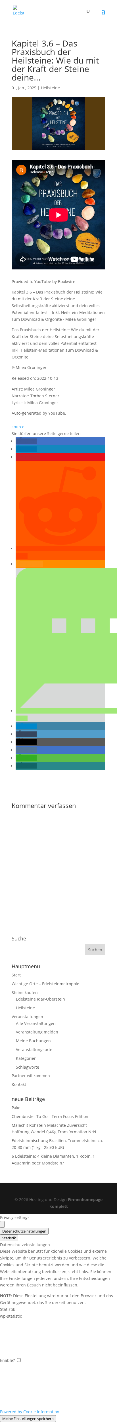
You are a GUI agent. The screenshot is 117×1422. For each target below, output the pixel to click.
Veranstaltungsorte (34, 1049)
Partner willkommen (31, 1075)
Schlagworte (27, 1067)
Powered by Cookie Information (29, 1411)
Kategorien (26, 1058)
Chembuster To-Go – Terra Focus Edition (50, 1116)
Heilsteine (50, 87)
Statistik (9, 1237)
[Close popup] (2, 1224)
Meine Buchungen (33, 1040)
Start (16, 975)
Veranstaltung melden (37, 1032)
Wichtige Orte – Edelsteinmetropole (45, 983)
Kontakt (19, 1084)
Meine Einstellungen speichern (28, 1418)
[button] (26, 441)
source (18, 426)
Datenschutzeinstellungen (24, 1231)
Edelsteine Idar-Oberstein (40, 999)
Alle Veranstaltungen (36, 1023)
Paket (17, 1107)
